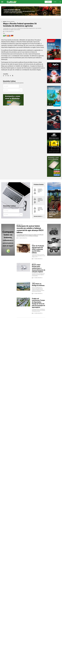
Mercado (18, 224)
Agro (33, 244)
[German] (12, 35)
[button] (2, 2)
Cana (22, 224)
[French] (10, 35)
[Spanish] (8, 35)
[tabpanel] (31, 11)
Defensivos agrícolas (10, 21)
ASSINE (48, 1)
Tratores (33, 282)
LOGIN (55, 1)
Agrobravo (34, 263)
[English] (6, 35)
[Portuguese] (4, 35)
